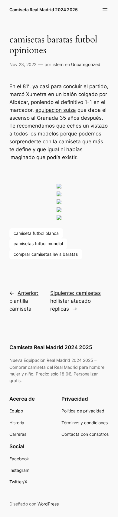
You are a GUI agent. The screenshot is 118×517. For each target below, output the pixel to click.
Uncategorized (85, 64)
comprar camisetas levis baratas (46, 254)
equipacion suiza (55, 110)
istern (58, 64)
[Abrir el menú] (105, 9)
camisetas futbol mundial (38, 243)
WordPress (48, 503)
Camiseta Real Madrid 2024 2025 (43, 9)
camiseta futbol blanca (36, 233)
